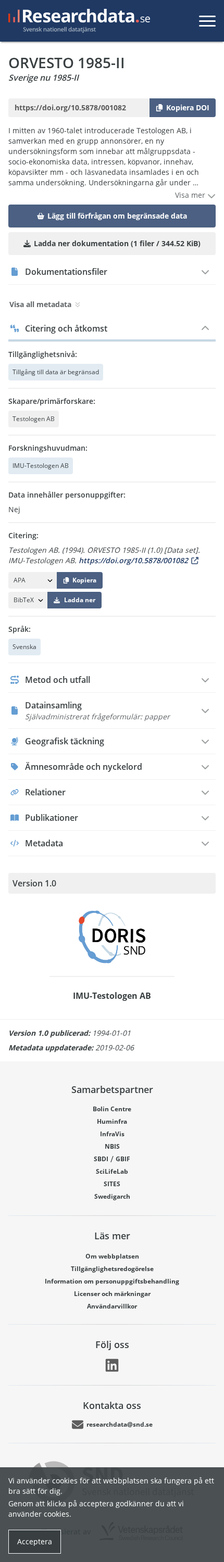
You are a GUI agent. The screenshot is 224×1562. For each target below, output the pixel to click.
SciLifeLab (112, 1171)
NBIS (112, 1146)
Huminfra (112, 1121)
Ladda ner (79, 599)
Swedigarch (112, 1196)
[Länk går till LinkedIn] (112, 1365)
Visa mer (191, 195)
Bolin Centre (112, 1108)
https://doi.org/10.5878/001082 (133, 560)
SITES (112, 1183)
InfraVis (112, 1133)
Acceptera (34, 1541)
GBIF (123, 1158)
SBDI (101, 1158)
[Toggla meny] (207, 20)
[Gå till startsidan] (77, 20)
